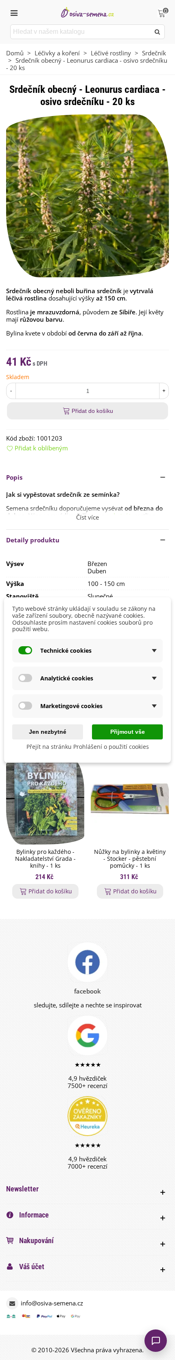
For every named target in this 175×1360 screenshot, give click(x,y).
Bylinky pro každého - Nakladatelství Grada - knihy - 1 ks (45, 859)
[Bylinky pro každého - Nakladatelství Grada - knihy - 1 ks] (45, 800)
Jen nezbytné (47, 731)
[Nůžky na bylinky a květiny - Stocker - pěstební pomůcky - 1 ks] (130, 800)
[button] (87, 477)
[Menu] (14, 12)
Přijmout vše (127, 731)
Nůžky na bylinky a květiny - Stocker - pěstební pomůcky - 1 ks (130, 859)
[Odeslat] (157, 32)
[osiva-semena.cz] (87, 12)
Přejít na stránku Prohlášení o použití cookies (87, 746)
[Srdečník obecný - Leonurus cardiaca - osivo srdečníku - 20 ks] (87, 195)
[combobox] (81, 32)
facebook (87, 991)
